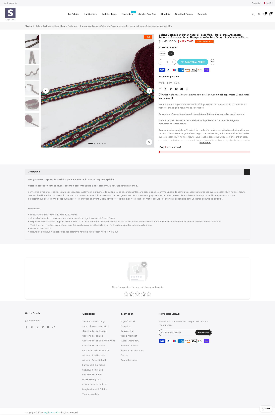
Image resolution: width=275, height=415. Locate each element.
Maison (28, 26)
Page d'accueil (128, 321)
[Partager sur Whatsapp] (187, 89)
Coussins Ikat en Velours (94, 331)
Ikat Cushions (90, 14)
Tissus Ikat (126, 326)
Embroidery (128, 13)
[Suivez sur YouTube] (48, 327)
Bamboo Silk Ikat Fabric (93, 365)
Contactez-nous (129, 360)
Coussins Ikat (127, 331)
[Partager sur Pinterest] (171, 89)
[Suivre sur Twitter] (32, 327)
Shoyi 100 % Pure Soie (92, 370)
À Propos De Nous (129, 345)
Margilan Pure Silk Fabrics (94, 389)
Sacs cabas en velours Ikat (95, 326)
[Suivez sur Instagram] (37, 327)
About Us (165, 14)
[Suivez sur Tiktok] (53, 327)
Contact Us (12, 3)
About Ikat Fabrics (184, 14)
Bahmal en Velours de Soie (95, 350)
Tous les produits (90, 394)
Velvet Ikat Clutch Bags (93, 321)
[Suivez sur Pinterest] (42, 327)
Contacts (202, 14)
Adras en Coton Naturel (94, 360)
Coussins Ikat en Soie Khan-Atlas (98, 340)
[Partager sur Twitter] (165, 89)
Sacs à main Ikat (129, 336)
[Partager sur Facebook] (160, 89)
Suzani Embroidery (130, 340)
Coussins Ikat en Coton (93, 345)
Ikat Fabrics (73, 14)
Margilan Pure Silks (147, 14)
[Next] (149, 91)
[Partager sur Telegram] (176, 89)
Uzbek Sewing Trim (91, 379)
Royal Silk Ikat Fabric (92, 374)
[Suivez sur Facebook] (26, 327)
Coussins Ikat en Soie (92, 336)
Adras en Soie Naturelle (93, 355)
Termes (124, 355)
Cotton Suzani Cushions (94, 384)
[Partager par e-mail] (181, 89)
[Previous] (46, 91)
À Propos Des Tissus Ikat (132, 350)
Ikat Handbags (109, 14)
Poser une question (169, 76)
